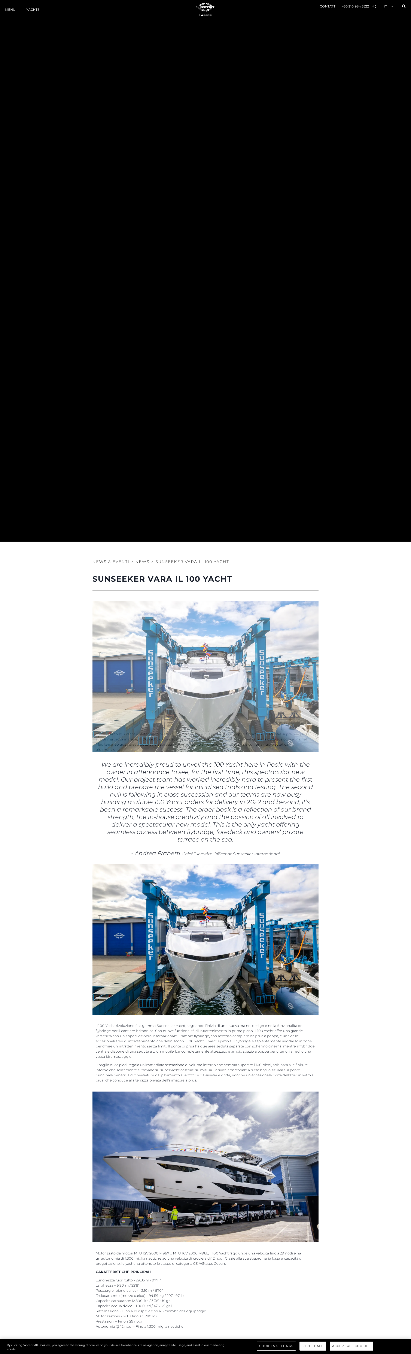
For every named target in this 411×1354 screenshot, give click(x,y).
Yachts (32, 9)
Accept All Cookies (351, 1346)
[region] (205, 1346)
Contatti (328, 6)
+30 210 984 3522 (355, 6)
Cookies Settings (276, 1346)
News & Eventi (110, 561)
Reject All (312, 1346)
